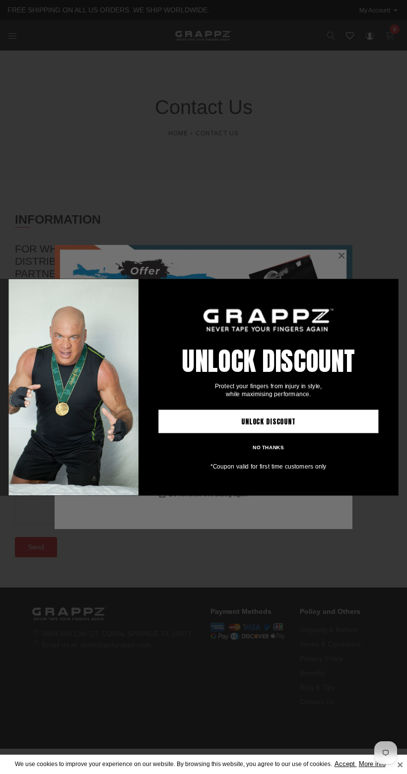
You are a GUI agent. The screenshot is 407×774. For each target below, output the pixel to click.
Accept (346, 764)
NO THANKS (268, 447)
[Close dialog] (390, 286)
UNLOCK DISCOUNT (268, 421)
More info (372, 764)
